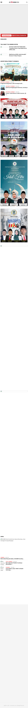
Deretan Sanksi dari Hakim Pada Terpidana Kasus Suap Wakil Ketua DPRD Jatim (18, 48)
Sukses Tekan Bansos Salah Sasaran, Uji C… (16, 94)
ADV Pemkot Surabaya (5, 82)
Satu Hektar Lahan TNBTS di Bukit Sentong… (14, 569)
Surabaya (2, 557)
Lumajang (8, 567)
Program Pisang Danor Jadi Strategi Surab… (12, 83)
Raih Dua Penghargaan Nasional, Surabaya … (16, 88)
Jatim (7, 561)
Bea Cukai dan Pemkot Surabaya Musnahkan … (14, 563)
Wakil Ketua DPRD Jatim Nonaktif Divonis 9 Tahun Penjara (17, 55)
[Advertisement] (14, 19)
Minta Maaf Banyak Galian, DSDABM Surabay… (12, 558)
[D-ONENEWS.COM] (14, 2)
